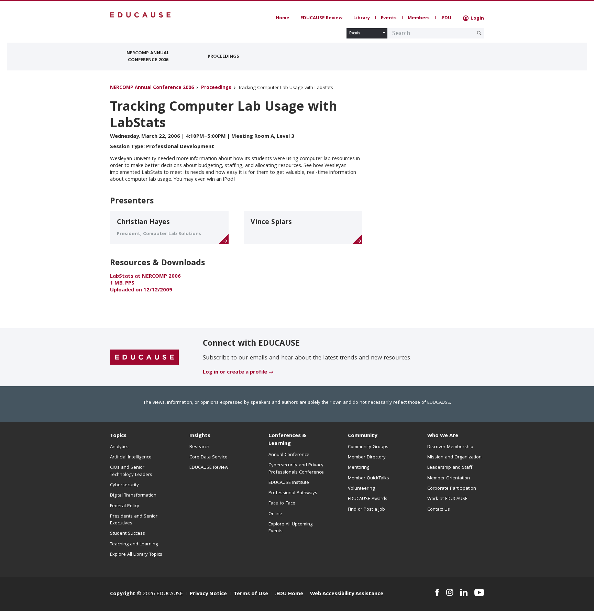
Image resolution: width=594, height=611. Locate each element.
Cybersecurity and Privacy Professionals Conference (296, 469)
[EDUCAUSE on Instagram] (449, 592)
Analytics (119, 447)
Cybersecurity (124, 485)
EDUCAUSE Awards (367, 499)
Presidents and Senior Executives (133, 520)
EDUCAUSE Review (321, 18)
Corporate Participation (451, 488)
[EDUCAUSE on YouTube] (479, 592)
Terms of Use (251, 594)
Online (275, 514)
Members (419, 18)
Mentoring (358, 467)
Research (199, 447)
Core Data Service (208, 457)
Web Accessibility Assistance (346, 594)
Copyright (122, 594)
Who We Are (442, 436)
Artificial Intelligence (131, 457)
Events (389, 18)
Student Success (127, 533)
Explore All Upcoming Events (290, 528)
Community (362, 436)
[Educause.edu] (144, 357)
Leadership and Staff (449, 467)
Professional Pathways (292, 493)
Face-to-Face (281, 503)
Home (282, 18)
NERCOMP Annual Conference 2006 (147, 56)
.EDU (446, 18)
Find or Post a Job (366, 509)
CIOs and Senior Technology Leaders (131, 471)
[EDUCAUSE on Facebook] (437, 592)
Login (476, 18)
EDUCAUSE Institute (288, 483)
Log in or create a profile (235, 372)
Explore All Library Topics (136, 554)
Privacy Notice (208, 594)
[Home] (140, 15)
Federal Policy (124, 506)
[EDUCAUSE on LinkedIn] (464, 592)
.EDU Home (289, 594)
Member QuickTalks (368, 478)
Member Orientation (448, 478)
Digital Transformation (133, 495)
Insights (199, 436)
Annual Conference (288, 455)
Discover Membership (450, 447)
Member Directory (367, 457)
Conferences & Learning (287, 440)
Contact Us (438, 509)
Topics (118, 436)
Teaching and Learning (134, 544)
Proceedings (223, 56)
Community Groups (368, 447)
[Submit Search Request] (479, 33)
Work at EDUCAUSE (447, 499)
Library (361, 18)
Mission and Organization (454, 457)
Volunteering (361, 488)
